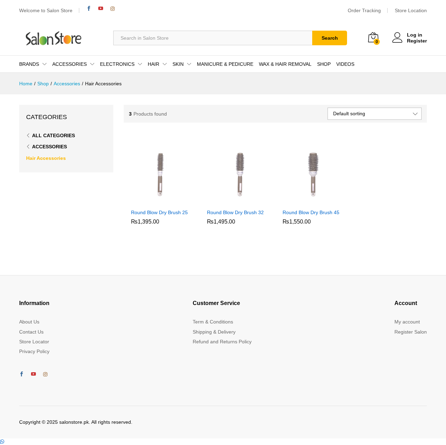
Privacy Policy (34, 351)
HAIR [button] (153, 64)
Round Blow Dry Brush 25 (159, 212)
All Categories (53, 135)
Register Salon (410, 332)
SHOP (324, 64)
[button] (2, 441)
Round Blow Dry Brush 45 (311, 212)
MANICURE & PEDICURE (225, 64)
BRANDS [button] (29, 64)
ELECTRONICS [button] (117, 64)
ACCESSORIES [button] (69, 64)
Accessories (49, 146)
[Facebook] (89, 8)
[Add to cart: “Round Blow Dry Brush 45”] (305, 201)
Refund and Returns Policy (222, 341)
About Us (29, 322)
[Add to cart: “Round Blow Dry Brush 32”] (229, 201)
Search (330, 38)
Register (417, 41)
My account (407, 322)
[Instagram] (112, 8)
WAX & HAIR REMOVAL (285, 64)
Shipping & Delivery (214, 332)
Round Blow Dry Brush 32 (235, 212)
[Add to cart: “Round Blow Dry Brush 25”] (154, 201)
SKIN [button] (178, 64)
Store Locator (34, 341)
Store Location (411, 10)
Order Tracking (364, 10)
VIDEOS (345, 64)
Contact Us (31, 332)
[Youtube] (101, 8)
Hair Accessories (46, 158)
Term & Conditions (213, 322)
